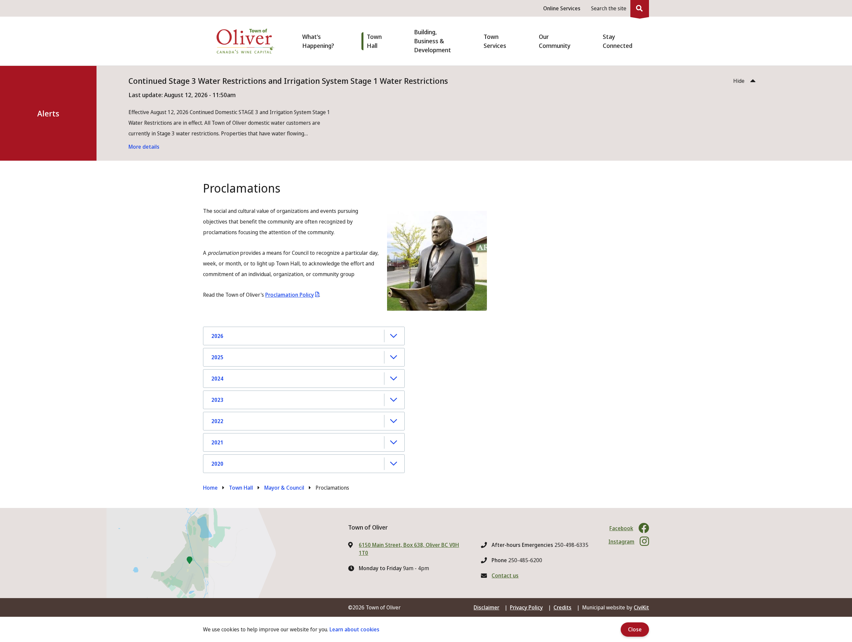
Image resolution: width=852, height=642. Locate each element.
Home (210, 487)
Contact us (505, 575)
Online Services (561, 8)
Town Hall (241, 487)
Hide (739, 80)
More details (143, 146)
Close (635, 629)
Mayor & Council (284, 487)
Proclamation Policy (289, 294)
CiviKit (641, 607)
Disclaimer (486, 607)
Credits (562, 607)
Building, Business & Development (432, 41)
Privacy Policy (526, 607)
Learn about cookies (354, 629)
